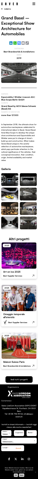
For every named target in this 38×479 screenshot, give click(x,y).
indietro (7, 9)
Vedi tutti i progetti (19, 379)
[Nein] (35, 472)
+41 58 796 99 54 (15, 414)
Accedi (18, 448)
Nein (21, 475)
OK (16, 475)
